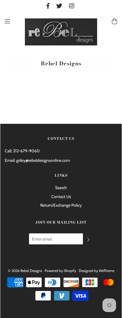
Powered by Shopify (60, 270)
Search (61, 187)
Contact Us (61, 196)
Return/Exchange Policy (61, 205)
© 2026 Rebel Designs (25, 270)
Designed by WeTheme (96, 270)
